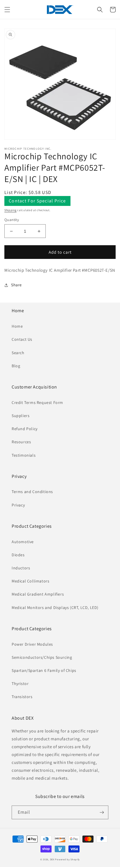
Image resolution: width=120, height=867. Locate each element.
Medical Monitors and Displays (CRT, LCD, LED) (55, 607)
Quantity (11, 219)
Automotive (23, 541)
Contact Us (22, 339)
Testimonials (24, 455)
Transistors (22, 696)
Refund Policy (25, 428)
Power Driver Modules (32, 644)
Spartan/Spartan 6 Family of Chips (44, 670)
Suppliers (20, 415)
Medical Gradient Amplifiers (38, 594)
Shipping (10, 210)
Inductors (21, 568)
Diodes (18, 554)
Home (17, 326)
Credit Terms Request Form (37, 402)
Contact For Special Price (37, 201)
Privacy (18, 505)
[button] (7, 9)
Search (18, 352)
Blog (16, 365)
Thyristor (20, 683)
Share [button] (16, 284)
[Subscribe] (101, 812)
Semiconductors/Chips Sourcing (42, 657)
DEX (52, 859)
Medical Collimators (30, 581)
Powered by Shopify (67, 859)
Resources (21, 441)
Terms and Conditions (32, 491)
